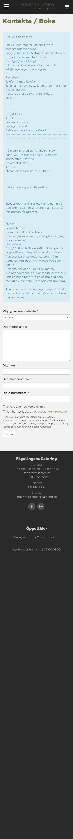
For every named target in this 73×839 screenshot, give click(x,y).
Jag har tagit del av (37, 411)
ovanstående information (51, 411)
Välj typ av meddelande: (20, 311)
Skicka (9, 434)
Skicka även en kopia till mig (26, 406)
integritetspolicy (11, 420)
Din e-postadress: (16, 392)
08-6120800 (36, 486)
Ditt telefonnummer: (18, 379)
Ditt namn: (11, 365)
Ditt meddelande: (15, 326)
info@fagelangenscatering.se (36, 496)
